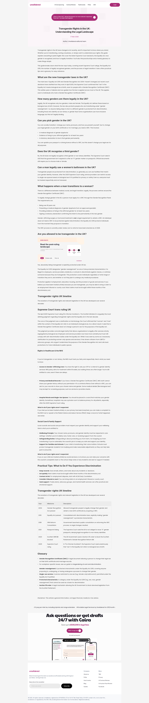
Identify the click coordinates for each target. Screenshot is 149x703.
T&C (100, 674)
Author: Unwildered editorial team (74, 41)
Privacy (101, 677)
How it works (87, 680)
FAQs (85, 677)
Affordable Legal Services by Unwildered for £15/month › (96, 607)
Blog (85, 683)
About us (86, 674)
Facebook (101, 686)
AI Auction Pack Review (105, 683)
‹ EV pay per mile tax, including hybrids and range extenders (54, 607)
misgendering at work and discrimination (86, 564)
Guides (86, 686)
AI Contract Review (104, 680)
